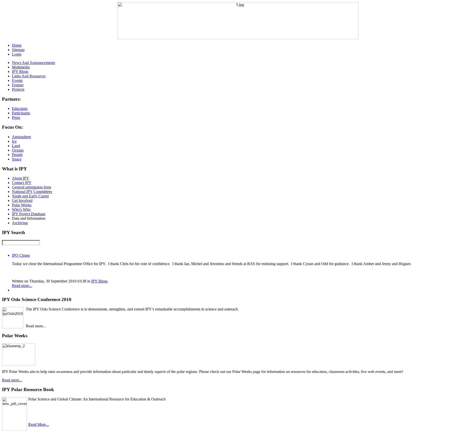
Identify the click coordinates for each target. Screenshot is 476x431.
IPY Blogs (99, 281)
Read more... (22, 285)
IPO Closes (21, 255)
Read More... (38, 424)
